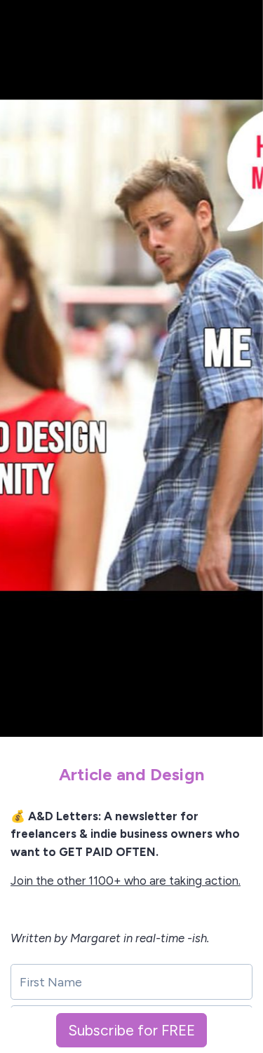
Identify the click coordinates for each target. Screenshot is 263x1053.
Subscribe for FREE (131, 1030)
